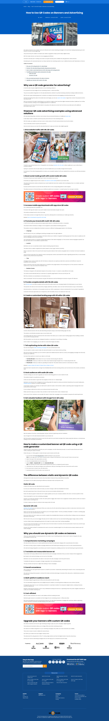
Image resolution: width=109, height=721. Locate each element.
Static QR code (32, 73)
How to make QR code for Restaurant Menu (47, 683)
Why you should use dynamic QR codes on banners (37, 78)
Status (57, 696)
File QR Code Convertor (62, 682)
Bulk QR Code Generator (76, 676)
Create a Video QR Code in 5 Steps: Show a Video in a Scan (40, 365)
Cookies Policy (78, 699)
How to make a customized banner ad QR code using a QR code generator (43, 70)
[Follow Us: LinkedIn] (49, 662)
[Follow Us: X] (63, 662)
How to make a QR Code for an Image (32, 680)
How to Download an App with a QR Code (37, 217)
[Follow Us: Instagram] (56, 662)
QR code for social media (50, 180)
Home (25, 6)
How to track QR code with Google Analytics (32, 683)
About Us (58, 695)
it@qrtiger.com (42, 695)
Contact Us (25, 696)
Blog (29, 6)
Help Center (25, 698)
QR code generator (39, 455)
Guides (25, 693)
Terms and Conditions (80, 695)
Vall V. (41, 17)
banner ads (67, 116)
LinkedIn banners (27, 383)
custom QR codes (61, 98)
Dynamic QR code (33, 75)
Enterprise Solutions (60, 698)
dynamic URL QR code (58, 165)
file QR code (29, 284)
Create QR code (49, 1)
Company (58, 693)
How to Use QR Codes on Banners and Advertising (42, 6)
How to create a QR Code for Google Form (62, 680)
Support (41, 693)
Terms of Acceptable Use (80, 696)
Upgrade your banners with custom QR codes (36, 80)
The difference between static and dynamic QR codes (38, 72)
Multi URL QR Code (46, 676)
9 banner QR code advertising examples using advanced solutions (41, 68)
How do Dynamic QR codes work (32, 677)
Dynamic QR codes (28, 508)
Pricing (57, 699)
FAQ (24, 695)
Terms (76, 693)
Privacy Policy (78, 698)
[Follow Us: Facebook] (60, 662)
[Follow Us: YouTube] (53, 662)
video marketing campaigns (40, 347)
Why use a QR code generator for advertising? (36, 66)
